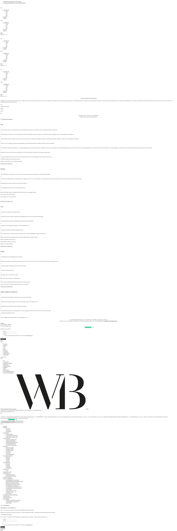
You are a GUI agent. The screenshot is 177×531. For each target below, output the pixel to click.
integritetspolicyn (29, 335)
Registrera (3, 339)
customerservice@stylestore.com (110, 321)
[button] (88, 20)
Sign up (2, 527)
